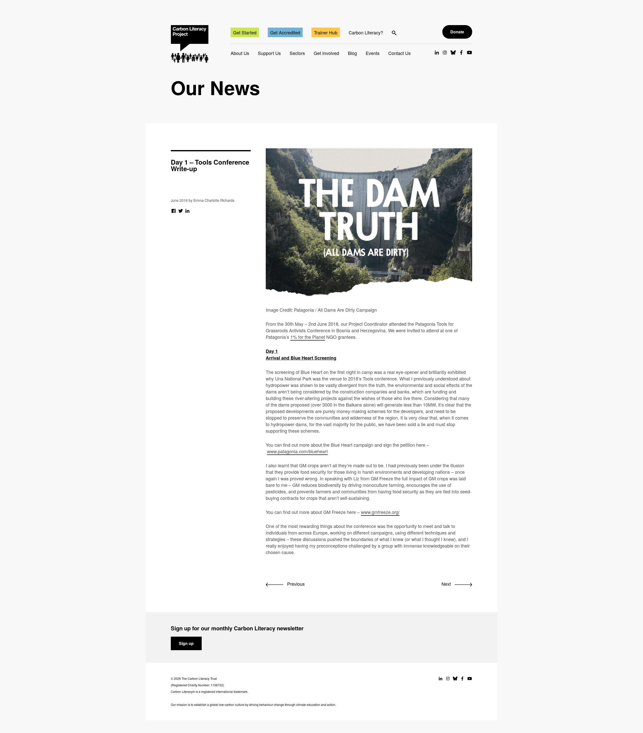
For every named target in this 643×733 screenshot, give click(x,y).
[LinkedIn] (187, 210)
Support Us (269, 53)
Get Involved (326, 53)
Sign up (186, 643)
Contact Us (399, 53)
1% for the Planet (307, 337)
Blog (352, 53)
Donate (457, 32)
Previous (295, 583)
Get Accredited (285, 32)
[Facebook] (174, 210)
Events (373, 53)
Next (447, 583)
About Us (240, 53)
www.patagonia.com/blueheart (297, 451)
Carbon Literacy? (366, 32)
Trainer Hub (325, 32)
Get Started (244, 32)
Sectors (297, 53)
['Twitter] (181, 210)
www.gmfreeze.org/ (380, 512)
